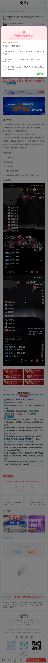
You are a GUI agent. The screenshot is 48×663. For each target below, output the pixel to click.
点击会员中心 (7, 67)
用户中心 (40, 74)
